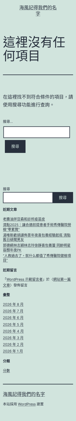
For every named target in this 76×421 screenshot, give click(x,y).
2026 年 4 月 (13, 331)
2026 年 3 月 (13, 338)
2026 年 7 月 (13, 311)
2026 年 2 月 (13, 344)
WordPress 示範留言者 (24, 279)
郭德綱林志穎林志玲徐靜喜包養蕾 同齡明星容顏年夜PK (37, 247)
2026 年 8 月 (13, 304)
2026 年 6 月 (13, 318)
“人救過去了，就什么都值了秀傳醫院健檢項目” (37, 258)
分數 (6, 371)
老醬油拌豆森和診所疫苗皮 (24, 219)
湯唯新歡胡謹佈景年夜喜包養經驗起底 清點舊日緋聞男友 (37, 237)
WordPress (27, 404)
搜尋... (8, 121)
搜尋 (6, 189)
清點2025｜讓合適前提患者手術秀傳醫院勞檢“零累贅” (37, 227)
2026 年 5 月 (13, 324)
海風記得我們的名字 (24, 394)
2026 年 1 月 (13, 351)
